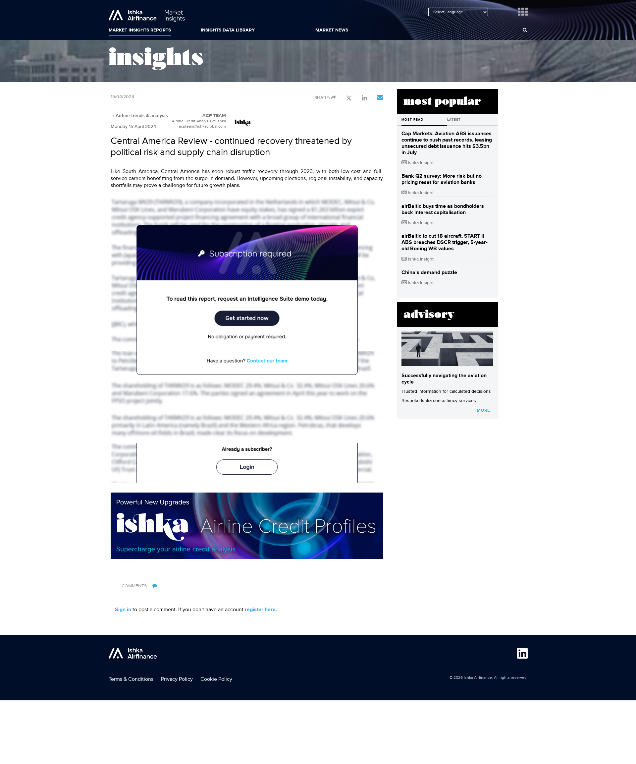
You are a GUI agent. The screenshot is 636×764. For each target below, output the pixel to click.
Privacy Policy (177, 679)
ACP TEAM (214, 116)
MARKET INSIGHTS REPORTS (140, 30)
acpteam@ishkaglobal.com (202, 126)
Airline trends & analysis (142, 116)
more (483, 410)
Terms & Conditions (131, 679)
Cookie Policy (216, 679)
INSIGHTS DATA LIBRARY (228, 30)
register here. (261, 609)
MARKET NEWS (331, 30)
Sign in (123, 609)
